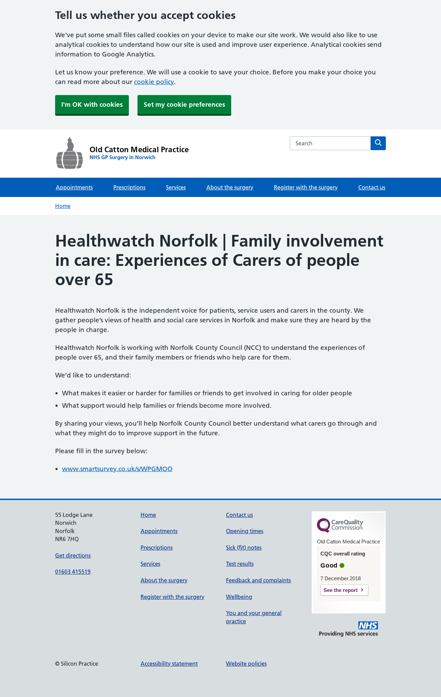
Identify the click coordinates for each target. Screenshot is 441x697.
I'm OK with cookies (92, 104)
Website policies (246, 663)
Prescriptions (129, 187)
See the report (341, 590)
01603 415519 (73, 571)
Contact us (371, 187)
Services (176, 187)
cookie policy (154, 82)
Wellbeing (239, 596)
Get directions (73, 555)
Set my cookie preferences (184, 104)
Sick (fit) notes (243, 547)
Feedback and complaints (258, 580)
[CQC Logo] (340, 531)
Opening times (244, 531)
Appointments (74, 187)
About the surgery (229, 187)
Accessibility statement (169, 663)
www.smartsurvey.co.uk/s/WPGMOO (117, 469)
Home (63, 205)
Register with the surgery (306, 187)
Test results (240, 563)
